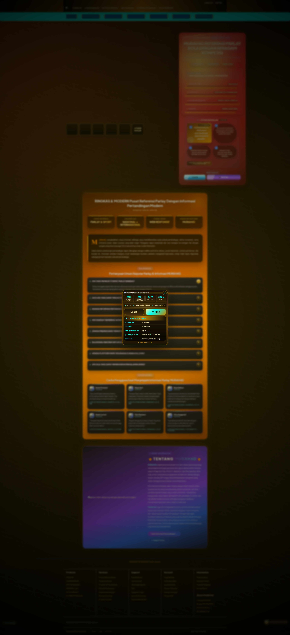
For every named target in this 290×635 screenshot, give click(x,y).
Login (134, 312)
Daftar (155, 312)
